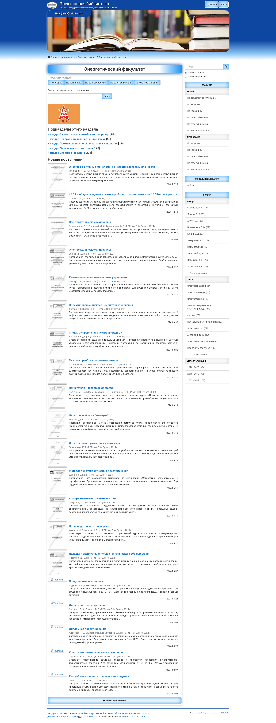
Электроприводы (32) (198, 292)
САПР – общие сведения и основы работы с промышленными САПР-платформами (123, 194)
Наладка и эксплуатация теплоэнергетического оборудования (109, 553)
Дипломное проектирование (87, 605)
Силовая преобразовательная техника (93, 360)
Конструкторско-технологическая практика (97, 652)
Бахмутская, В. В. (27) (198, 227)
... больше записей (197, 273)
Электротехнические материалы (90, 222)
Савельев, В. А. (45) (197, 207)
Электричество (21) (197, 328)
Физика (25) (193, 315)
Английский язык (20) (198, 335)
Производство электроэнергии (89, 526)
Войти (190, 185)
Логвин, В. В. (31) (196, 214)
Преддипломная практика (86, 581)
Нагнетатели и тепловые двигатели (91, 387)
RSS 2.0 (134, 716)
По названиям (73, 82)
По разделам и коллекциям (201, 98)
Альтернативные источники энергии (92, 498)
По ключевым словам (146, 82)
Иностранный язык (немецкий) (89, 415)
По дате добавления (95, 82)
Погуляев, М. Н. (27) (197, 247)
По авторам (56, 82)
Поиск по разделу (197, 76)
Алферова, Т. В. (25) (197, 266)
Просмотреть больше (114, 700)
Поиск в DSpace (196, 72)
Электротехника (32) (198, 299)
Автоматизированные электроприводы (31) (199, 307)
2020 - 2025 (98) (195, 367)
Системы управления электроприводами (95, 332)
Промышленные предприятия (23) (205, 321)
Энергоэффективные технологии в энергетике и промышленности (112, 166)
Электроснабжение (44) (199, 286)
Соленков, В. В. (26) (197, 260)
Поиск (107, 96)
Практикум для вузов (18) (201, 348)
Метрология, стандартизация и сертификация (98, 470)
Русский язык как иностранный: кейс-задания (99, 676)
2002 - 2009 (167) (196, 380)
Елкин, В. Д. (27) (195, 234)
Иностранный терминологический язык (95, 443)
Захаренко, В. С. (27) (198, 240)
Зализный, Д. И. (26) (198, 253)
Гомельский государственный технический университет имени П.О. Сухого (111, 713)
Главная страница (60, 57)
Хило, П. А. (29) (195, 220)
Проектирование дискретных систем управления (101, 305)
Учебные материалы (85, 57)
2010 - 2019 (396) (196, 374)
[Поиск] (226, 66)
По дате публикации (120, 82)
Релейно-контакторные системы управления (98, 277)
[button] (211, 4)
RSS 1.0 (126, 716)
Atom (142, 716)
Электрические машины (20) (202, 341)
